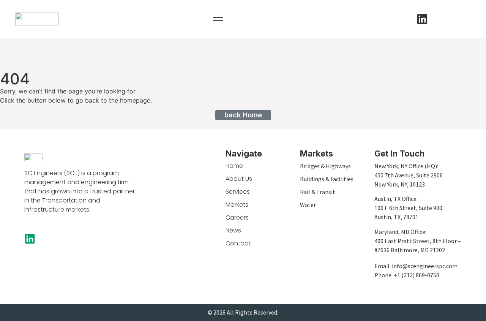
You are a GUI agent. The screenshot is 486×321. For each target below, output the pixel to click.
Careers (237, 217)
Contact (238, 243)
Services (238, 191)
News (233, 230)
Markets (237, 204)
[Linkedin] (422, 19)
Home (234, 165)
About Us (239, 178)
